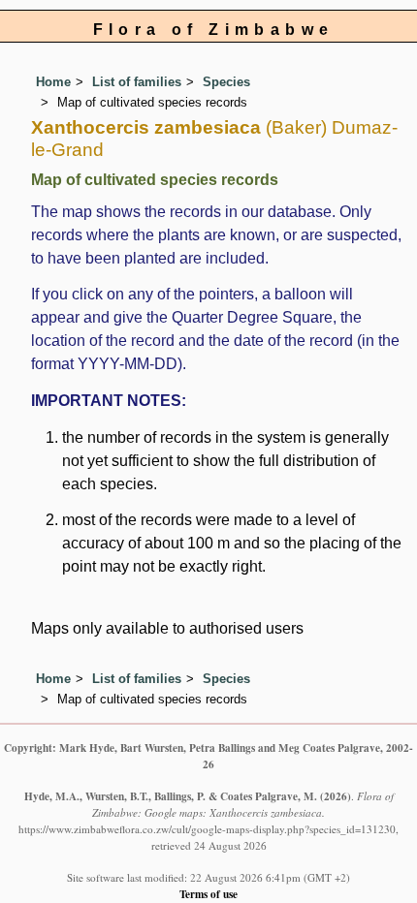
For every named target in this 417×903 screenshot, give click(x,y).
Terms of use (208, 894)
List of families (136, 82)
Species (226, 82)
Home (53, 82)
